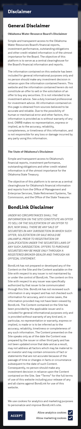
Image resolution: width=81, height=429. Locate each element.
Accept (17, 416)
